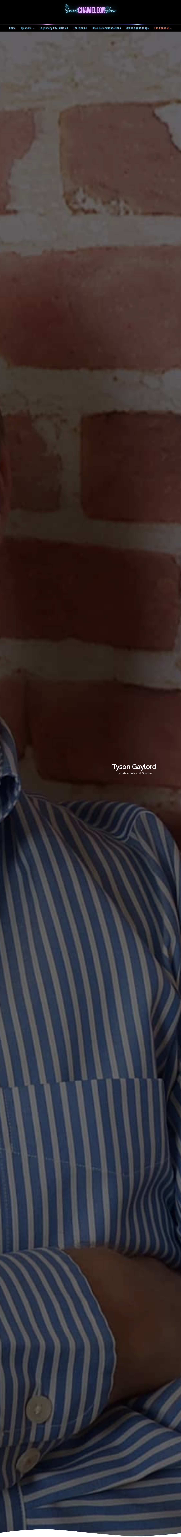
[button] (33, 28)
